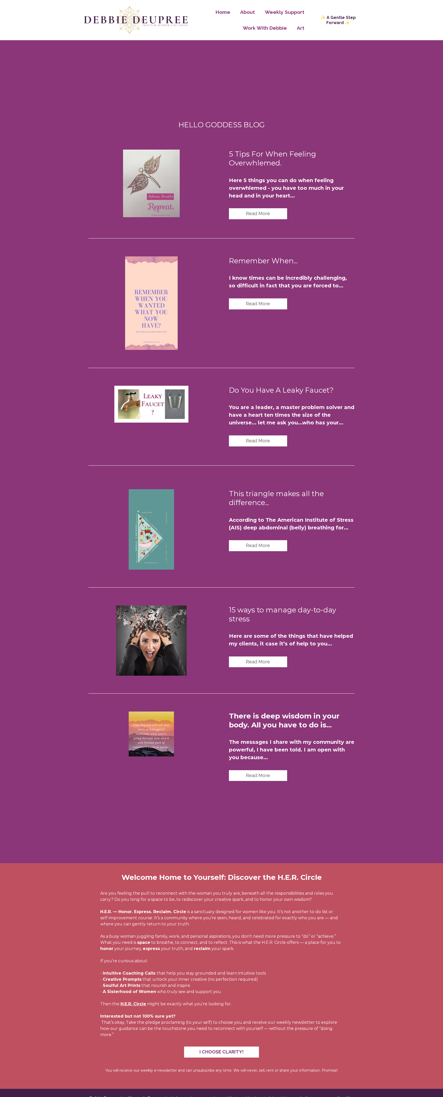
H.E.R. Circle (133, 1003)
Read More (258, 213)
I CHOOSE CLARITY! (221, 1051)
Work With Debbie (265, 28)
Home (223, 12)
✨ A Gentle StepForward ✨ (338, 20)
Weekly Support (284, 12)
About (247, 12)
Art (300, 28)
